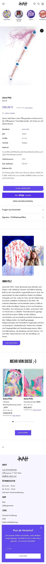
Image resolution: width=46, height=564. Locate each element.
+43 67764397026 (9, 470)
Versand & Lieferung (9, 515)
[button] (8, 113)
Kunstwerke (23, 433)
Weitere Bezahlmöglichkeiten (23, 201)
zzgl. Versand (28, 107)
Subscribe (23, 556)
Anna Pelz (7, 97)
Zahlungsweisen (7, 505)
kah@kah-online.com (9, 476)
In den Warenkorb (23, 188)
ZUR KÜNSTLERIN (11, 343)
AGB (4, 519)
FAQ (3, 502)
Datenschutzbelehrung (10, 522)
